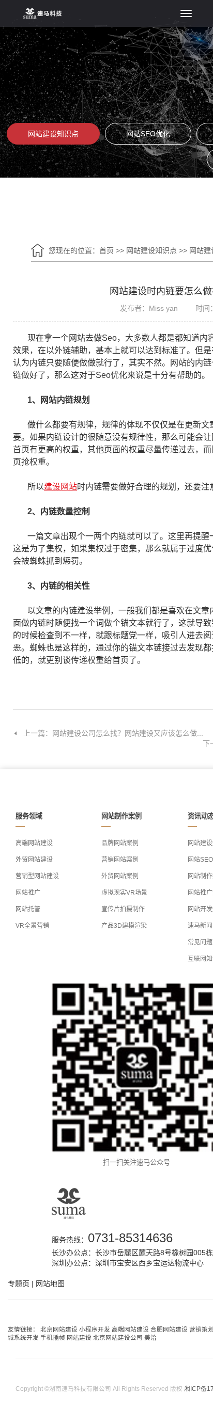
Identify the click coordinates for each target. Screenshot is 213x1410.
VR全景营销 (32, 925)
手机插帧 (52, 1337)
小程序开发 (94, 1329)
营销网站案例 (120, 859)
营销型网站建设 (37, 876)
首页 (106, 250)
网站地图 (50, 1283)
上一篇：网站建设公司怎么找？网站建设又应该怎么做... (113, 733)
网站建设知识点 (53, 134)
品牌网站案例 (120, 843)
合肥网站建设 (169, 1329)
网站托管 (28, 909)
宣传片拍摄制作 (123, 909)
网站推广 (28, 892)
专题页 (18, 1283)
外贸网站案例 (120, 876)
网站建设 (79, 1337)
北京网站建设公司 (118, 1337)
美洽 (150, 1337)
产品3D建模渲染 (124, 925)
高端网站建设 (34, 843)
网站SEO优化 (148, 134)
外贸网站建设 (34, 859)
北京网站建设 (59, 1329)
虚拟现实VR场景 (124, 892)
